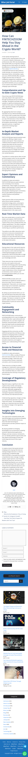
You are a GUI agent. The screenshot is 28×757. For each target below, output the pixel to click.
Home (4, 741)
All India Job (6, 706)
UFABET (14, 748)
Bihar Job (5, 710)
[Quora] (19, 507)
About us (9, 741)
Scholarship (6, 726)
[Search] (21, 581)
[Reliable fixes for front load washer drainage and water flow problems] (14, 643)
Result (5, 724)
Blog (5, 512)
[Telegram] (10, 507)
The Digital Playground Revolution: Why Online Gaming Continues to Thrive (12, 608)
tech (4, 729)
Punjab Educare (14, 750)
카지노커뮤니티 (21, 746)
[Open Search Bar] (19, 2)
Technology (6, 731)
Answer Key (6, 708)
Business (5, 715)
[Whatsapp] (8, 507)
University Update (8, 733)
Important (6, 717)
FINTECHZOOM (13, 69)
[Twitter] (12, 507)
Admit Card (6, 703)
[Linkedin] (17, 507)
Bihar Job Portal (8, 2)
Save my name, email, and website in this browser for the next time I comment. (14, 560)
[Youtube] (16, 507)
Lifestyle (5, 719)
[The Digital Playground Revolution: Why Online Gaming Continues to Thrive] (14, 597)
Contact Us (15, 741)
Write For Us (7, 744)
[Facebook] (14, 507)
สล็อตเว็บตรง (14, 744)
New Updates (7, 722)
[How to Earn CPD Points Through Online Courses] (14, 672)
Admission (6, 701)
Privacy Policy (22, 741)
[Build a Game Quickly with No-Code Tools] (14, 620)
